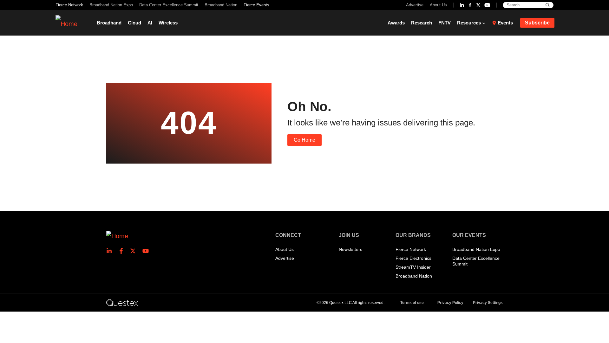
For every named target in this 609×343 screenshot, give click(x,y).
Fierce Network (69, 5)
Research (421, 22)
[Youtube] (487, 5)
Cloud (134, 22)
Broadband (109, 22)
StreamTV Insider (413, 267)
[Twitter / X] (478, 5)
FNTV (444, 22)
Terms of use (412, 302)
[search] (548, 5)
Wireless (168, 22)
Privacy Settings (488, 302)
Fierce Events (256, 5)
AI (149, 22)
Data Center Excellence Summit (168, 5)
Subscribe (537, 22)
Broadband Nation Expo (111, 5)
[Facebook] (470, 5)
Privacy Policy (450, 302)
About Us (438, 5)
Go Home (304, 140)
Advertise (414, 5)
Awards (396, 22)
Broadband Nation (221, 5)
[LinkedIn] (462, 5)
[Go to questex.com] (122, 302)
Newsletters (350, 249)
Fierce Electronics (413, 258)
